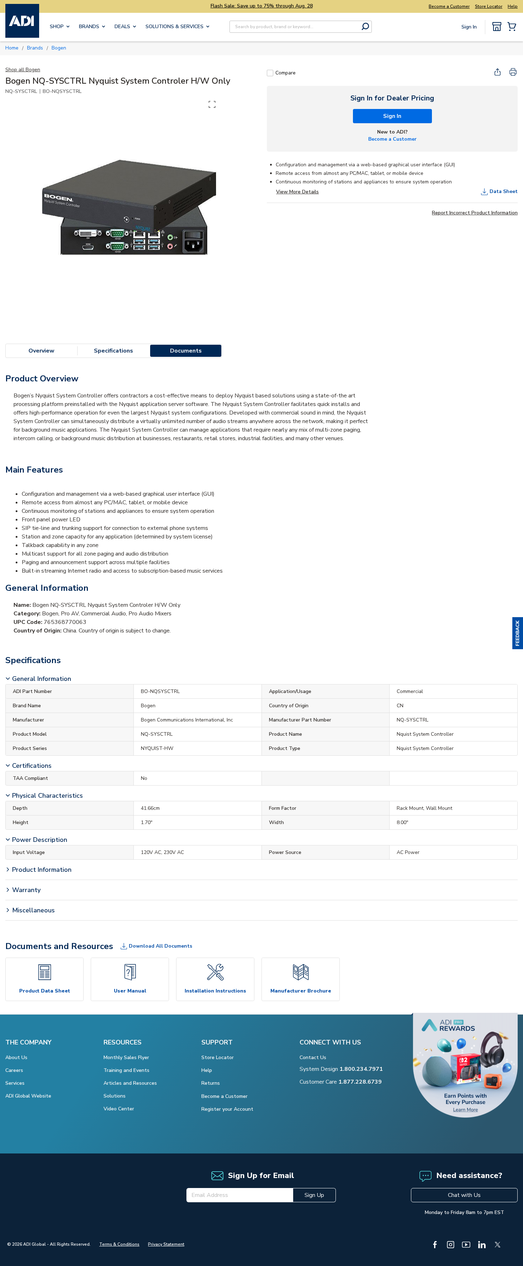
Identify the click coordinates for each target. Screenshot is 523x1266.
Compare (285, 72)
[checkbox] (270, 73)
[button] (517, 633)
